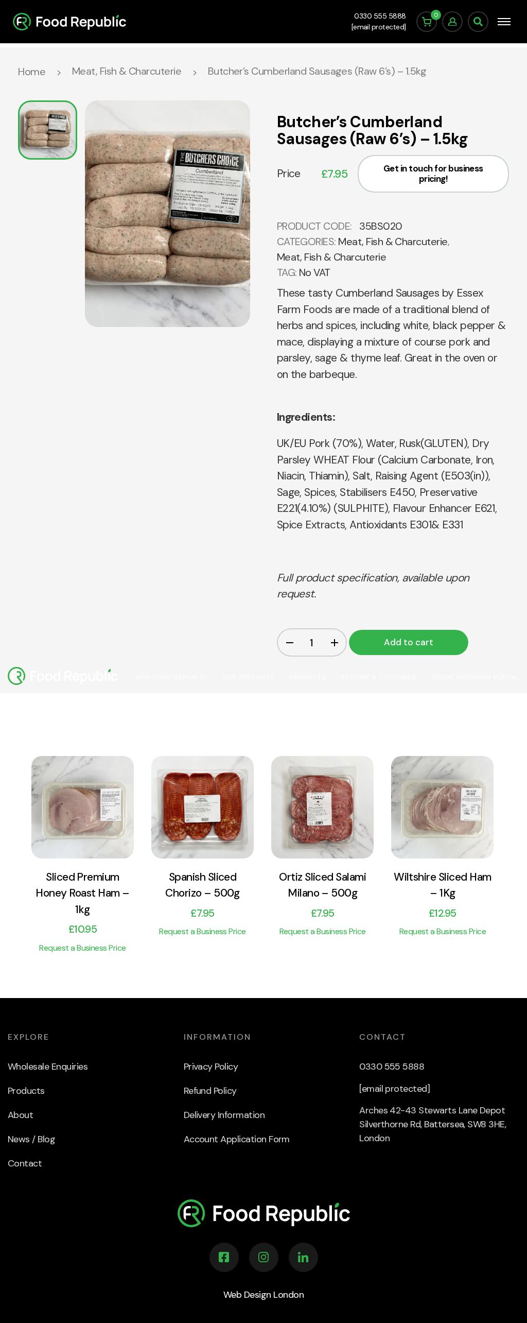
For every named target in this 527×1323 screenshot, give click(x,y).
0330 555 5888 (380, 16)
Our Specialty (248, 677)
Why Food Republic (171, 677)
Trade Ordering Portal (475, 677)
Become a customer (378, 677)
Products (307, 677)
